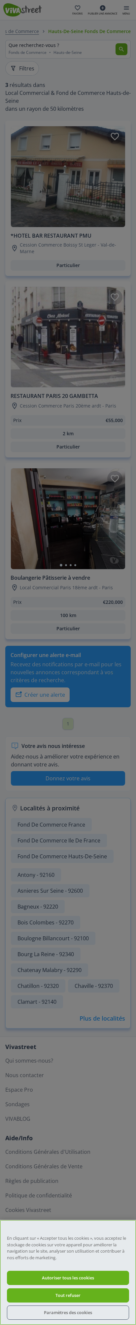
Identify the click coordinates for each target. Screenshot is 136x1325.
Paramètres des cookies (68, 1312)
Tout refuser (68, 1295)
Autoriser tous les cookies (68, 1278)
